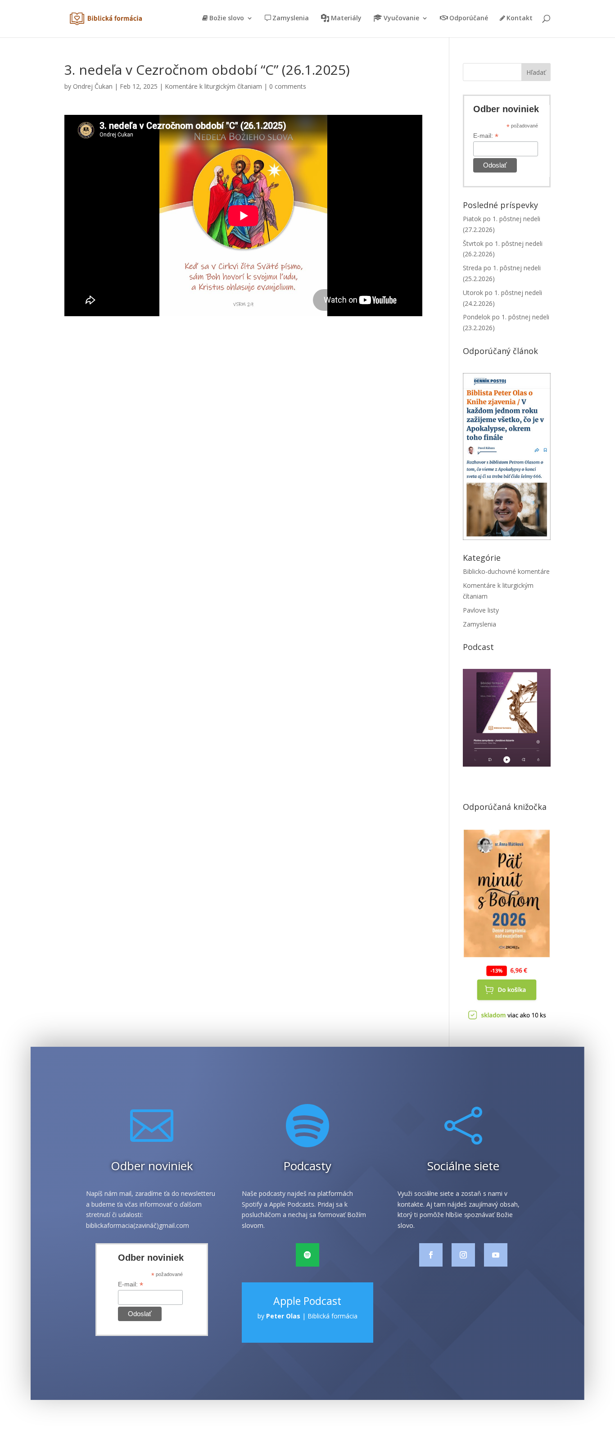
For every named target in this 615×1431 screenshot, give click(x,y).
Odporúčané (468, 18)
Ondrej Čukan (93, 86)
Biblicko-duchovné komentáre (506, 571)
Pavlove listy (481, 610)
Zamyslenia (290, 18)
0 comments (287, 86)
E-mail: (485, 136)
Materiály (346, 18)
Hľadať (536, 72)
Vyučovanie (401, 18)
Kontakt (519, 18)
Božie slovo (226, 18)
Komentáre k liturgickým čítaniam (213, 86)
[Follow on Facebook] (431, 1255)
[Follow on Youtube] (495, 1255)
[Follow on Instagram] (463, 1255)
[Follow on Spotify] (307, 1255)
